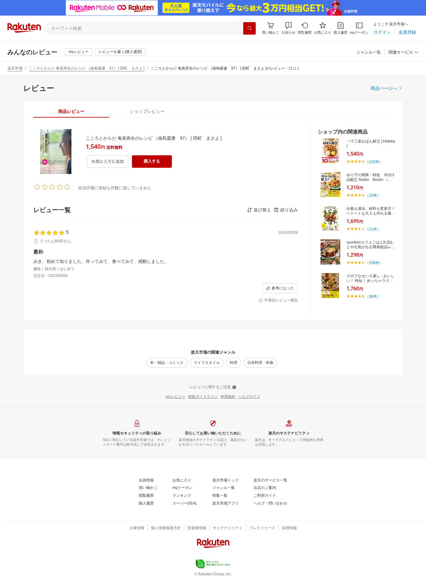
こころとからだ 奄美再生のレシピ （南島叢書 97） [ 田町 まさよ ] (86, 68)
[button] (288, 28)
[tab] (71, 111)
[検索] (249, 28)
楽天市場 (14, 68)
